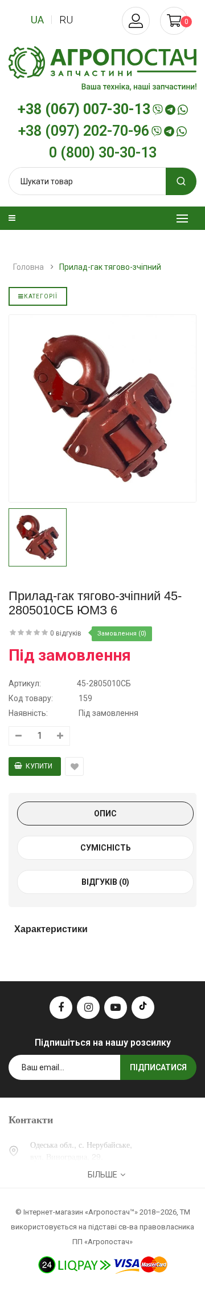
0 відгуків (65, 633)
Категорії (41, 296)
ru (66, 20)
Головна (28, 267)
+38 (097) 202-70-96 (83, 131)
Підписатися (158, 1067)
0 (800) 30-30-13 (103, 152)
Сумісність (105, 847)
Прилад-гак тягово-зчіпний (110, 267)
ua (37, 20)
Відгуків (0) (105, 882)
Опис (105, 813)
